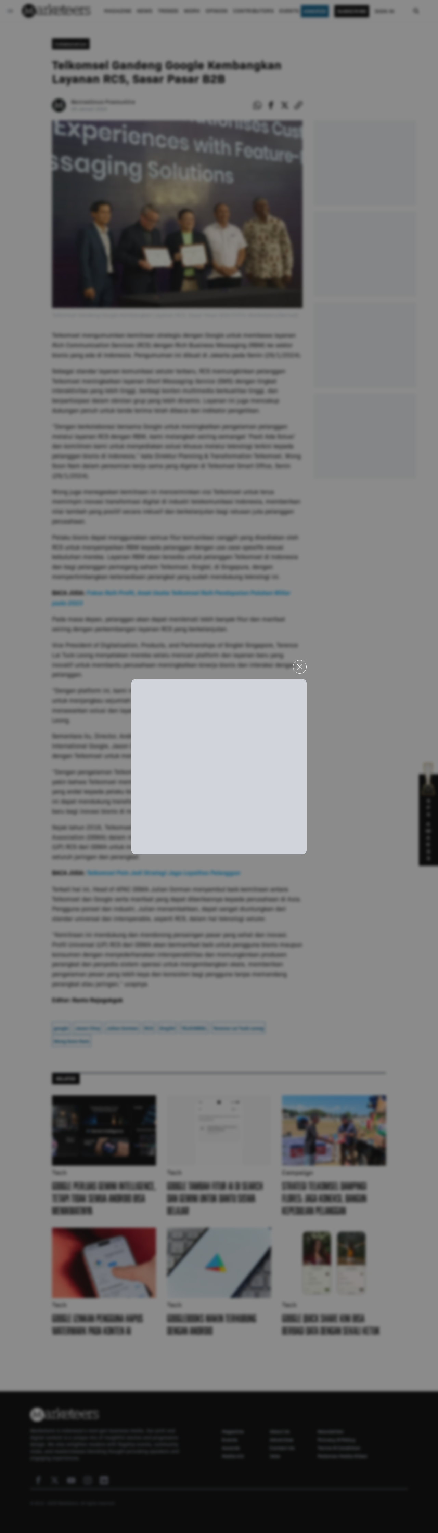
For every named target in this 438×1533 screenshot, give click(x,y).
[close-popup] (300, 667)
